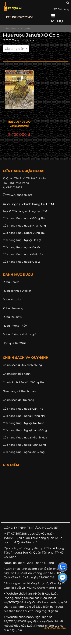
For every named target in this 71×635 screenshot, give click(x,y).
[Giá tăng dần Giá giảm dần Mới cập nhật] (16, 51)
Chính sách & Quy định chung (22, 365)
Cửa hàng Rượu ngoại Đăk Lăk (23, 254)
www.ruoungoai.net (19, 195)
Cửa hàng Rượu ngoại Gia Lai (22, 261)
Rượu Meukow (12, 317)
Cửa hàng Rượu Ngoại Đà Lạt (22, 240)
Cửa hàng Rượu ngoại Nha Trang (24, 225)
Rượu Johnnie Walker (17, 290)
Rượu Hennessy (13, 308)
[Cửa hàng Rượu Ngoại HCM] (13, 6)
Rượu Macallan (12, 299)
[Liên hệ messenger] (62, 577)
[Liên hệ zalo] (62, 567)
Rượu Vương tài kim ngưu (20, 334)
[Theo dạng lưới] (29, 51)
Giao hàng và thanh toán (19, 391)
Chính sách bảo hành (16, 373)
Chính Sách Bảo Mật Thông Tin (23, 382)
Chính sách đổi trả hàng (18, 400)
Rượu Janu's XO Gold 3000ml (19, 123)
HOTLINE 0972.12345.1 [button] (19, 17)
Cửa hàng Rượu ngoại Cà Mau (22, 247)
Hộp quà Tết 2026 (14, 343)
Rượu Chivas (11, 282)
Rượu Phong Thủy (15, 325)
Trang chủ (9, 28)
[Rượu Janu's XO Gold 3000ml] (19, 89)
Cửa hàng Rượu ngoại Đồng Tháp (25, 218)
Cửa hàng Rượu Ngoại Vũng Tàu (24, 233)
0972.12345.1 (14, 187)
